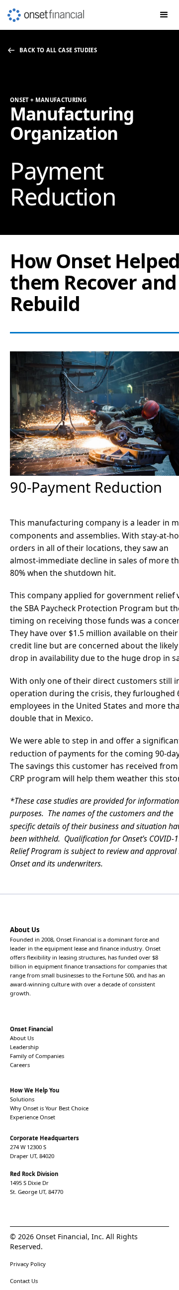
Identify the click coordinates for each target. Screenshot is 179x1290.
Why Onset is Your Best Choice (49, 1108)
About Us (22, 1038)
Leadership (24, 1047)
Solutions (22, 1099)
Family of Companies (37, 1056)
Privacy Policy (28, 1264)
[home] (42, 11)
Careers (20, 1065)
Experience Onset (32, 1117)
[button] (164, 15)
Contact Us (24, 1281)
